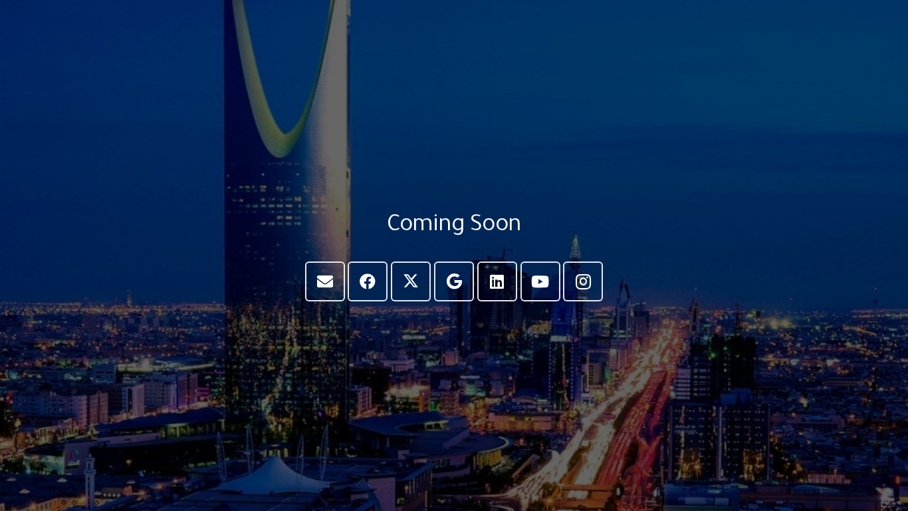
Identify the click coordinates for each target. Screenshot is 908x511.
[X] (411, 281)
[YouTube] (540, 281)
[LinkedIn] (497, 281)
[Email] (325, 281)
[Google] (454, 281)
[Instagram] (583, 281)
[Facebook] (368, 281)
